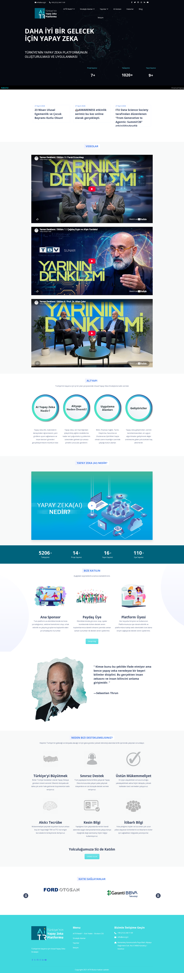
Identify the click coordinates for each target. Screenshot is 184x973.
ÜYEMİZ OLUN (92, 857)
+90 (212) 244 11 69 (58, 2)
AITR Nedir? (68, 9)
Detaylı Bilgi (92, 641)
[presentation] (25, 895)
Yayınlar (103, 9)
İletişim (100, 17)
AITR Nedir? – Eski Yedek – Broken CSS (88, 933)
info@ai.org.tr (41, 2)
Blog (141, 9)
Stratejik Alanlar (86, 9)
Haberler (130, 9)
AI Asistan (117, 9)
